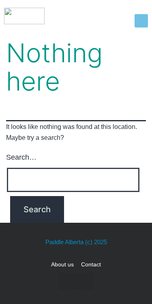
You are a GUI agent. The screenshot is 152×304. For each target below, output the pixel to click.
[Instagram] (84, 281)
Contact (91, 264)
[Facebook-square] (67, 281)
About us (62, 264)
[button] (141, 20)
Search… (21, 157)
